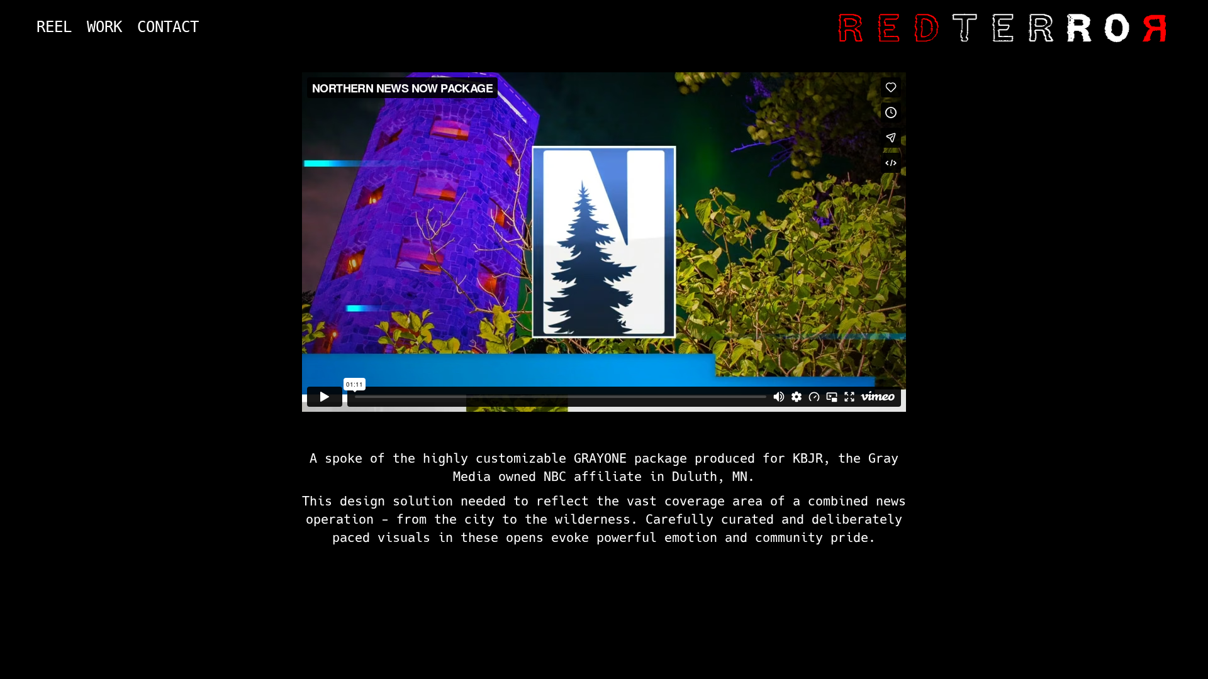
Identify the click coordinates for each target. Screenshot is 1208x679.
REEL (54, 27)
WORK (104, 27)
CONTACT (168, 27)
